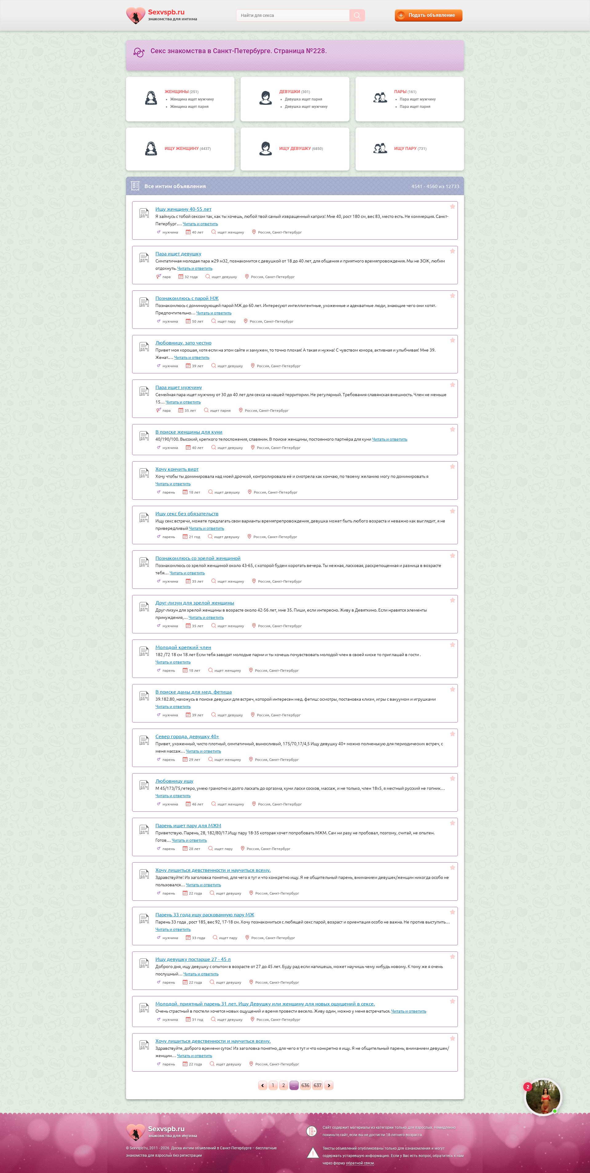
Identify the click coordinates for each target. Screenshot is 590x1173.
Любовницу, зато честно (183, 342)
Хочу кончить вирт (177, 469)
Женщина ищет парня (189, 106)
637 (317, 1085)
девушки (290, 91)
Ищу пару (406, 148)
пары (400, 91)
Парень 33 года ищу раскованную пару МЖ (204, 914)
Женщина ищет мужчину (192, 99)
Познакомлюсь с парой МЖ (186, 298)
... (294, 1085)
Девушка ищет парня (303, 99)
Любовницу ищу (174, 780)
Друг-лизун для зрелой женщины (194, 602)
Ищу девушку (295, 148)
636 (305, 1085)
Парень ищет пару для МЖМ (188, 825)
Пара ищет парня (415, 106)
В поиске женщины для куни (188, 431)
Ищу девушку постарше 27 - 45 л (193, 959)
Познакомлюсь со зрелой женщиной (198, 558)
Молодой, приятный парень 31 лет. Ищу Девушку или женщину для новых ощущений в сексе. (265, 1003)
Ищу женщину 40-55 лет (183, 209)
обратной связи (360, 1163)
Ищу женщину (182, 148)
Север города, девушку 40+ (187, 736)
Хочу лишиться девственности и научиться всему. (213, 870)
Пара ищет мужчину (418, 99)
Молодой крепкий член (183, 647)
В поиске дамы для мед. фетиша (193, 691)
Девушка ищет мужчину (306, 106)
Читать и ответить (200, 223)
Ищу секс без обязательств (186, 513)
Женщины (177, 91)
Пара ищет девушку (178, 253)
